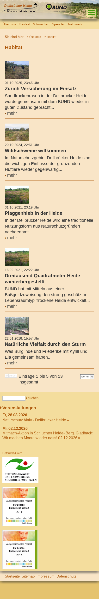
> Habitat (50, 36)
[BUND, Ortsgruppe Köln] (58, 11)
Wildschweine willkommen (35, 150)
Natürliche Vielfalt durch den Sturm (45, 344)
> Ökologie (34, 36)
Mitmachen (41, 24)
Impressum (46, 576)
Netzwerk (75, 24)
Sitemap (28, 576)
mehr (12, 113)
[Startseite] (20, 11)
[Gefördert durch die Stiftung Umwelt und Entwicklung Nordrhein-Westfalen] (20, 481)
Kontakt (24, 24)
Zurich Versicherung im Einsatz (41, 88)
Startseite (12, 576)
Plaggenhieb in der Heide (33, 213)
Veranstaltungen (19, 407)
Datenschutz (66, 576)
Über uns (9, 24)
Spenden (59, 24)
